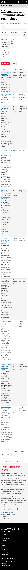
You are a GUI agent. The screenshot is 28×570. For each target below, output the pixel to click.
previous (11, 449)
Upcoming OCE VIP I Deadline (6, 73)
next (4, 454)
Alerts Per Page (12, 41)
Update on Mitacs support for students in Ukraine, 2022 (6, 368)
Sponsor (3, 32)
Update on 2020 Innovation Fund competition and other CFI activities (6, 325)
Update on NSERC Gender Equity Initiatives (6, 408)
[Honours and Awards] (5, 44)
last (9, 454)
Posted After (24, 33)
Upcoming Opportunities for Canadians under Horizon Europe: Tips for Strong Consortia (6, 194)
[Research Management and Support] (5, 48)
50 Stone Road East (7, 512)
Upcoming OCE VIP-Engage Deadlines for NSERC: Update (5, 109)
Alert (2, 27)
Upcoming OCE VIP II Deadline (6, 95)
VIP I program (6, 78)
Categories (4, 39)
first (4, 449)
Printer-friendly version (8, 462)
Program (14, 32)
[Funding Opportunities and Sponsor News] (5, 42)
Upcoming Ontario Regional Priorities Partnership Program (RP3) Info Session (6, 154)
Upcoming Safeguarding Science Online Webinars (5, 241)
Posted (15, 69)
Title (2, 69)
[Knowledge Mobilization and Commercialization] (5, 46)
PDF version (19, 462)
